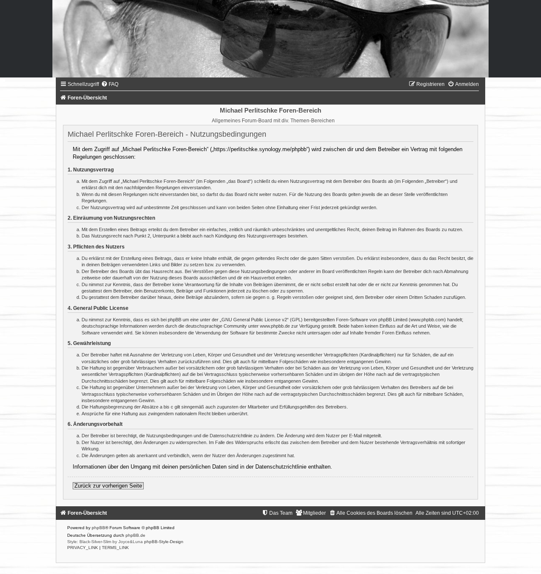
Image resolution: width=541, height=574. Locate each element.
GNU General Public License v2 (254, 319)
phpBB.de (135, 535)
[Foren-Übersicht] (270, 38)
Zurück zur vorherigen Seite (108, 486)
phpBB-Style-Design (163, 541)
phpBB (98, 527)
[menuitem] (109, 84)
